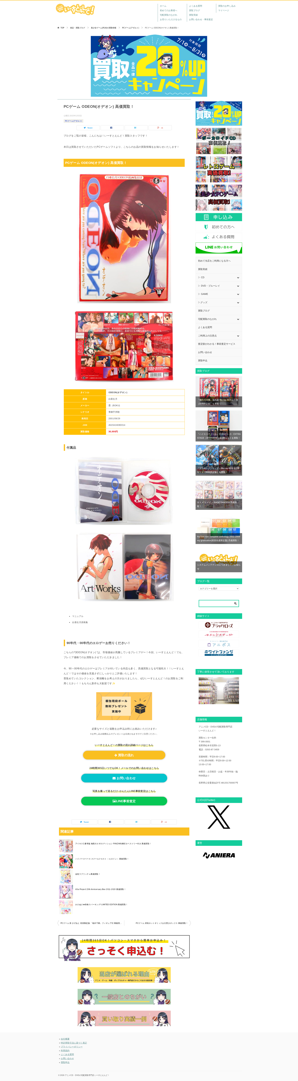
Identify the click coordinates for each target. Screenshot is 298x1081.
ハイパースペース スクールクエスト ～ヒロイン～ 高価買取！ (102, 859)
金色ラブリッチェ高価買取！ (87, 874)
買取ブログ (194, 10)
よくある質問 (195, 6)
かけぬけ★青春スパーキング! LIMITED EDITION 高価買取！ (101, 904)
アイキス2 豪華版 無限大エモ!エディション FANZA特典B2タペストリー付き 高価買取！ (113, 844)
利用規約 (65, 1050)
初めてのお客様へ (168, 10)
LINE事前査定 (126, 801)
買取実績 (193, 15)
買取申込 (65, 1062)
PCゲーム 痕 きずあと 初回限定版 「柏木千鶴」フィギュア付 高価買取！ (92, 923)
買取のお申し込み (227, 6)
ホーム (163, 6)
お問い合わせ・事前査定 (201, 19)
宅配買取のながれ (168, 15)
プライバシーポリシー (72, 1046)
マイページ (223, 10)
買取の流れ (125, 755)
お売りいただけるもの (171, 19)
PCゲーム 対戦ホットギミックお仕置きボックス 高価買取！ (162, 923)
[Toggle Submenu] (238, 277)
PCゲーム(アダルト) (73, 121)
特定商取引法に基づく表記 (74, 1043)
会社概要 (65, 1039)
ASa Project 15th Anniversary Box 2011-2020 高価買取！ (100, 889)
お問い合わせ (126, 778)
